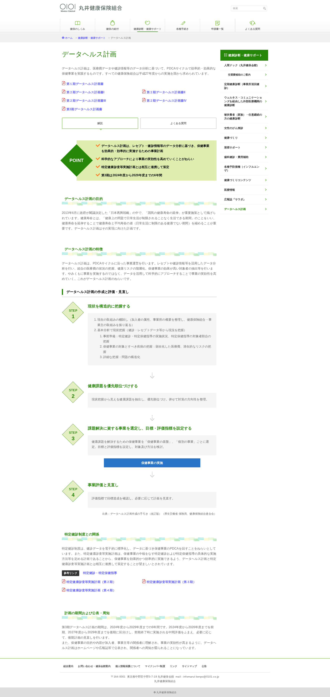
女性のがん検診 (233, 128)
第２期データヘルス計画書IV (167, 100)
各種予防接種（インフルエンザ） (241, 168)
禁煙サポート (232, 147)
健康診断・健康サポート (92, 37)
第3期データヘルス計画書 (84, 109)
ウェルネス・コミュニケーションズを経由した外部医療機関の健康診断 (243, 101)
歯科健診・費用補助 (236, 157)
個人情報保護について (128, 666)
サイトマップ (189, 666)
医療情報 (229, 189)
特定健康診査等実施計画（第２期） (91, 582)
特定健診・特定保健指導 (100, 573)
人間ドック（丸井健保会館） (241, 65)
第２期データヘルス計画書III (86, 100)
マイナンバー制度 (155, 666)
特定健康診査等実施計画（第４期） (91, 590)
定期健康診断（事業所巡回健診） (241, 86)
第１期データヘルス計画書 (85, 83)
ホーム (69, 37)
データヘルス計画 (235, 209)
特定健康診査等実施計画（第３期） (171, 582)
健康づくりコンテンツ (237, 180)
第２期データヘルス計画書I (85, 92)
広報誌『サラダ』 (235, 199)
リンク (173, 666)
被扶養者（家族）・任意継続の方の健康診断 (243, 116)
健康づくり (231, 137)
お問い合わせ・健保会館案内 (94, 666)
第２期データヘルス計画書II (166, 92)
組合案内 (68, 666)
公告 (204, 666)
